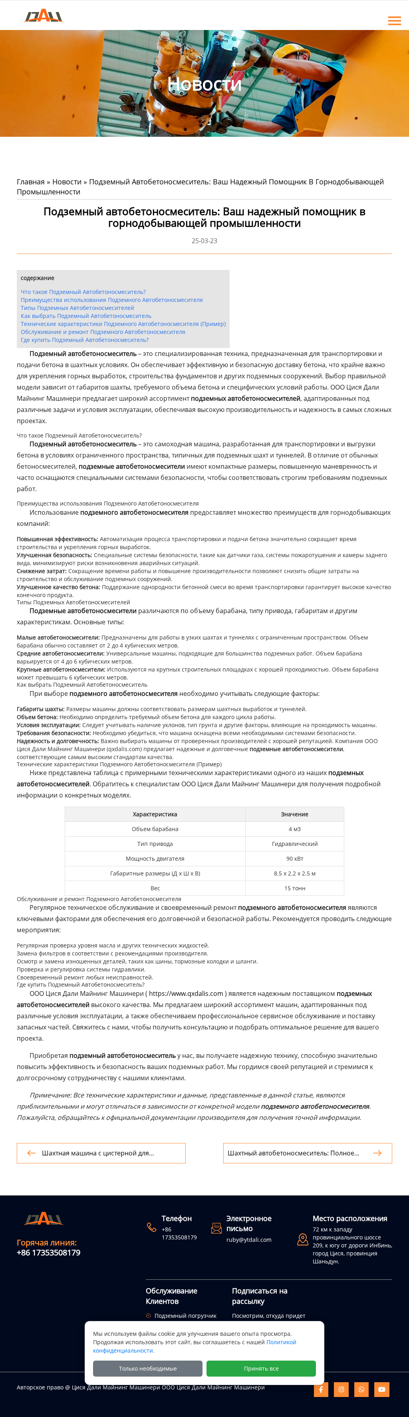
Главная (31, 181)
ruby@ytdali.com (249, 1239)
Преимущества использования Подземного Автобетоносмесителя (112, 300)
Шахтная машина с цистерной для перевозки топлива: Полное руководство (106, 1153)
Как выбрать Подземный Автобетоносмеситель (86, 316)
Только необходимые (148, 1368)
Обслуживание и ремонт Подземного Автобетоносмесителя (103, 332)
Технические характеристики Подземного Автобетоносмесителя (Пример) (123, 324)
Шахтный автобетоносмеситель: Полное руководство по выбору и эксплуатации (291, 1153)
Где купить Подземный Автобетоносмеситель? (85, 340)
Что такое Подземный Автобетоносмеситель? (83, 292)
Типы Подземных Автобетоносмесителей (77, 308)
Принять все (261, 1368)
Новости (66, 181)
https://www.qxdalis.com (186, 993)
